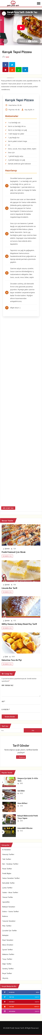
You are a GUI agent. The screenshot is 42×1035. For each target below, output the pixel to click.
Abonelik (36, 1006)
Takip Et (37, 997)
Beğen (37, 992)
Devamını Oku (7, 556)
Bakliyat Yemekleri (8, 907)
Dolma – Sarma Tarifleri (10, 911)
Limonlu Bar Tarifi (9, 588)
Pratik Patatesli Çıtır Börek (14, 552)
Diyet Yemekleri (7, 940)
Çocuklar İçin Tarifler (9, 930)
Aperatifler (6, 902)
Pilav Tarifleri (6, 926)
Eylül (7, 57)
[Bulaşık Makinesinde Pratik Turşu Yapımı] (9, 819)
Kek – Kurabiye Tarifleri (10, 864)
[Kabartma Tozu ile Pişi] (21, 643)
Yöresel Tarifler (7, 897)
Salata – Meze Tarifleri (10, 892)
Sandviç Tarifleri (8, 968)
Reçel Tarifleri (7, 973)
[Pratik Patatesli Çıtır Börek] (21, 535)
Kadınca (5, 916)
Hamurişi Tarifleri (8, 854)
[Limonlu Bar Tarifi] (21, 571)
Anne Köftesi (22, 803)
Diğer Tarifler (6, 964)
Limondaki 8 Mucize (24, 828)
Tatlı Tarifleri (6, 859)
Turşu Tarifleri (7, 959)
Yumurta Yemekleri (8, 921)
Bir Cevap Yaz (8, 508)
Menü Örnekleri (7, 945)
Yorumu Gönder (10, 717)
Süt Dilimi (21, 790)
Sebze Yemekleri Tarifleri (11, 878)
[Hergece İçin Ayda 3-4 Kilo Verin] (9, 782)
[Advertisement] (21, 412)
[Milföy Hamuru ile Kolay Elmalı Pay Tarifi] (21, 606)
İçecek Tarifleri (7, 949)
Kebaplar (5, 935)
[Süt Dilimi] (9, 794)
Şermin (7, 548)
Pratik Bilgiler (6, 873)
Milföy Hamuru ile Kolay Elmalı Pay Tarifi (19, 623)
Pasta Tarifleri (7, 869)
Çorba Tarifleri (7, 888)
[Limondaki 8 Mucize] (9, 831)
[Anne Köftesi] (9, 807)
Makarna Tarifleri (8, 954)
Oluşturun (21, 757)
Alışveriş (5, 978)
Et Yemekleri (6, 850)
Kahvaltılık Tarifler (8, 883)
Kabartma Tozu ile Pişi (12, 660)
